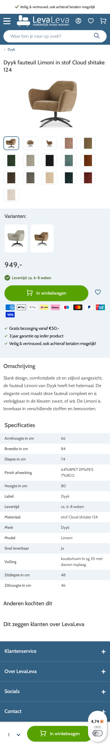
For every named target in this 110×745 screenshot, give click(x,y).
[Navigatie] (6, 20)
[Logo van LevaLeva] (43, 20)
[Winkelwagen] (103, 20)
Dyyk (11, 49)
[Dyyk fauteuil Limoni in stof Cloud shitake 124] (42, 238)
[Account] (78, 20)
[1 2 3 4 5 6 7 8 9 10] (14, 734)
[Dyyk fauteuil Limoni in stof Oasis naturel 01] (16, 238)
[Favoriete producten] (90, 20)
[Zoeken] (97, 36)
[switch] (98, 733)
